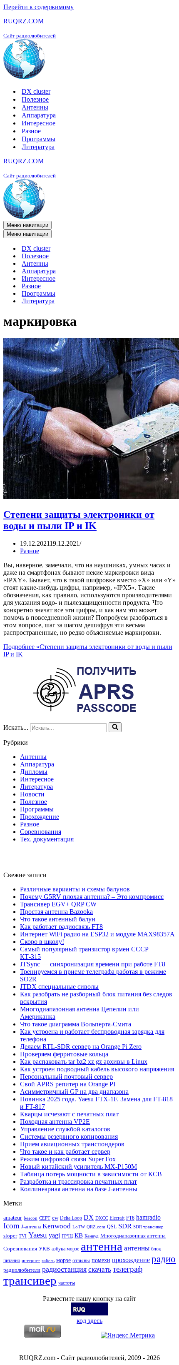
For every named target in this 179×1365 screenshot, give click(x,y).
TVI (23, 1236)
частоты (66, 1283)
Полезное (35, 99)
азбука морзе (65, 1249)
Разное (31, 131)
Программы (38, 138)
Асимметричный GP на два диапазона (74, 1091)
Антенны (35, 107)
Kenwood (56, 1226)
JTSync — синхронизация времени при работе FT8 (92, 964)
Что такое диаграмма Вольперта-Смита (75, 1024)
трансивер (30, 1280)
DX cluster (36, 91)
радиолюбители (21, 1270)
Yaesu (37, 1234)
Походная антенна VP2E (55, 1121)
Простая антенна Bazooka (56, 911)
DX (89, 1217)
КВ (79, 1235)
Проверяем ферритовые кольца (64, 1054)
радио (164, 1258)
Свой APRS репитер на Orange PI (67, 1084)
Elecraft (116, 1218)
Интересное (38, 123)
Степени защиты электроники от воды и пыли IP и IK (78, 520)
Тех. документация (47, 839)
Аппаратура (39, 115)
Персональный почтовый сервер (66, 1076)
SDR (125, 1226)
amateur (12, 1217)
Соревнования (40, 831)
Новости (32, 794)
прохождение (131, 1259)
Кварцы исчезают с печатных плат (69, 1114)
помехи (101, 1260)
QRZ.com (96, 1227)
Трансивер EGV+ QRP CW (58, 904)
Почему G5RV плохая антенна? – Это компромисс (92, 896)
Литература (38, 146)
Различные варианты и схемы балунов (75, 889)
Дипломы (33, 771)
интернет (31, 1260)
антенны (136, 1248)
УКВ (44, 1248)
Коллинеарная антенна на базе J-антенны (78, 1189)
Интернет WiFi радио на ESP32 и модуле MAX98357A (97, 934)
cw (55, 1218)
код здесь (89, 1320)
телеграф (127, 1269)
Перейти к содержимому (38, 6)
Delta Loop (71, 1218)
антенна (101, 1246)
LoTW (78, 1227)
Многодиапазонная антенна (133, 1236)
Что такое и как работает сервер (65, 1151)
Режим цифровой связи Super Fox (68, 1159)
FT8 (130, 1218)
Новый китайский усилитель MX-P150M (78, 1166)
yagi (54, 1235)
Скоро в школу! (42, 941)
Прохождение (39, 816)
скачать (99, 1269)
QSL (112, 1227)
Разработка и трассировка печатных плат (78, 1181)
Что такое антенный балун (57, 919)
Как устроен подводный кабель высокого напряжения (97, 1069)
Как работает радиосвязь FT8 (61, 926)
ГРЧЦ (67, 1236)
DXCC (101, 1218)
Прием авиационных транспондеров (72, 1144)
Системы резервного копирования (69, 1136)
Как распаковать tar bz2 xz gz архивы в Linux (83, 1061)
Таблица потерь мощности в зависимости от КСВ (91, 1174)
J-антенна (31, 1227)
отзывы (81, 1260)
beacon (30, 1218)
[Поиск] (115, 727)
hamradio (148, 1217)
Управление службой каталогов (65, 1129)
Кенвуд (92, 1236)
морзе (63, 1260)
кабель (48, 1260)
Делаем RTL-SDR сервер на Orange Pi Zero (81, 1046)
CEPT (44, 1218)
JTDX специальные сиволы (59, 986)
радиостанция (64, 1269)
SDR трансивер (148, 1227)
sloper (10, 1236)
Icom (11, 1225)
